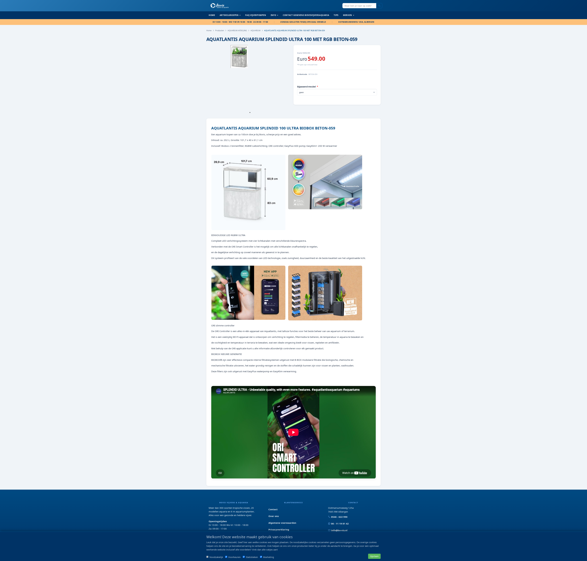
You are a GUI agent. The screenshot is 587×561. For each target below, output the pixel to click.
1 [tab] (249, 112)
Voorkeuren (234, 557)
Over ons (273, 516)
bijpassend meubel (306, 86)
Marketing (268, 557)
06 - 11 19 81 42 (340, 523)
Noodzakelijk (216, 557)
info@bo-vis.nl (339, 530)
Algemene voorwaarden (282, 522)
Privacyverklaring (278, 529)
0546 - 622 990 (339, 516)
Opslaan (374, 556)
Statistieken (252, 557)
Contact (273, 509)
